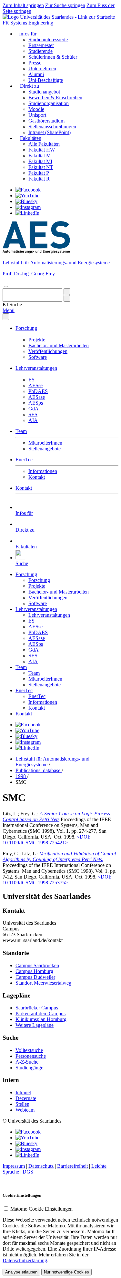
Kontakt (36, 477)
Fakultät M (39, 155)
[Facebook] (28, 189)
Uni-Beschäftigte (45, 80)
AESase (36, 397)
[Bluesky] (26, 201)
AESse (35, 385)
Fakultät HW (41, 149)
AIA (33, 420)
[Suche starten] (67, 291)
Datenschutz (41, 1166)
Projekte (36, 339)
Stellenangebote (44, 448)
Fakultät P (38, 173)
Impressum (14, 1166)
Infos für (27, 33)
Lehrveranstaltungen (36, 368)
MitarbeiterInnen (45, 443)
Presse (34, 62)
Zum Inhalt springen (23, 5)
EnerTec (24, 459)
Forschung (26, 328)
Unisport (37, 115)
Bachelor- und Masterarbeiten (58, 345)
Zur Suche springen (65, 5)
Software (37, 357)
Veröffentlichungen (47, 351)
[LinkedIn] (27, 213)
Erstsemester (41, 45)
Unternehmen (42, 68)
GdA (33, 408)
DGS (28, 1172)
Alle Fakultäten (44, 144)
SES (32, 414)
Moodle (36, 109)
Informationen (42, 471)
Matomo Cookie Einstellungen (41, 1209)
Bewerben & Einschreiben (55, 97)
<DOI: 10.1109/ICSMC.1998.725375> (57, 879)
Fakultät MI (40, 161)
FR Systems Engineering (28, 22)
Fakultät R (39, 179)
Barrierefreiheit (72, 1166)
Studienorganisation (48, 103)
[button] (12, 304)
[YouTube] (27, 195)
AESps (35, 403)
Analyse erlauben (21, 1272)
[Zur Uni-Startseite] (59, 17)
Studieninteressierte (48, 39)
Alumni (36, 74)
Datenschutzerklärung (25, 1260)
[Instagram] (28, 207)
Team (21, 431)
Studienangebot (44, 91)
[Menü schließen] (6, 316)
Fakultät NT (40, 167)
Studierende (40, 51)
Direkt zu (29, 86)
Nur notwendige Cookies (66, 1272)
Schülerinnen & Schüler (52, 57)
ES (31, 379)
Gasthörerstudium (46, 120)
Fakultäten (30, 138)
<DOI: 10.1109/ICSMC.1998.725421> (46, 839)
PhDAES (38, 391)
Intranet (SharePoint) (49, 132)
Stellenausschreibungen (52, 126)
